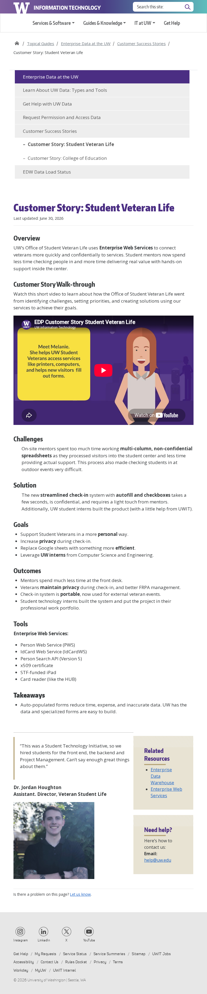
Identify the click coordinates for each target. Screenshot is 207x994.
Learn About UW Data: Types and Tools (65, 90)
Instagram (20, 940)
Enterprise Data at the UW (86, 43)
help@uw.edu (157, 860)
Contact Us (49, 962)
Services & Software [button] (52, 23)
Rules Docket (76, 962)
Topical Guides (40, 43)
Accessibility (23, 962)
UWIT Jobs (161, 954)
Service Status (75, 954)
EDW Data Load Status (47, 172)
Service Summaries (109, 954)
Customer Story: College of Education (67, 158)
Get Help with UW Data (47, 104)
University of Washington (21, 6)
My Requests (45, 954)
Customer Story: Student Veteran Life (71, 144)
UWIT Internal (64, 970)
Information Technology (67, 7)
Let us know (80, 894)
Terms (118, 962)
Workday (20, 970)
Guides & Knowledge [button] (102, 23)
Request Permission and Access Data (62, 117)
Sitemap (139, 954)
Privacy (100, 962)
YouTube (89, 940)
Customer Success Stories (141, 43)
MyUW (40, 970)
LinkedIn (44, 940)
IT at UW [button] (142, 23)
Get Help (172, 23)
